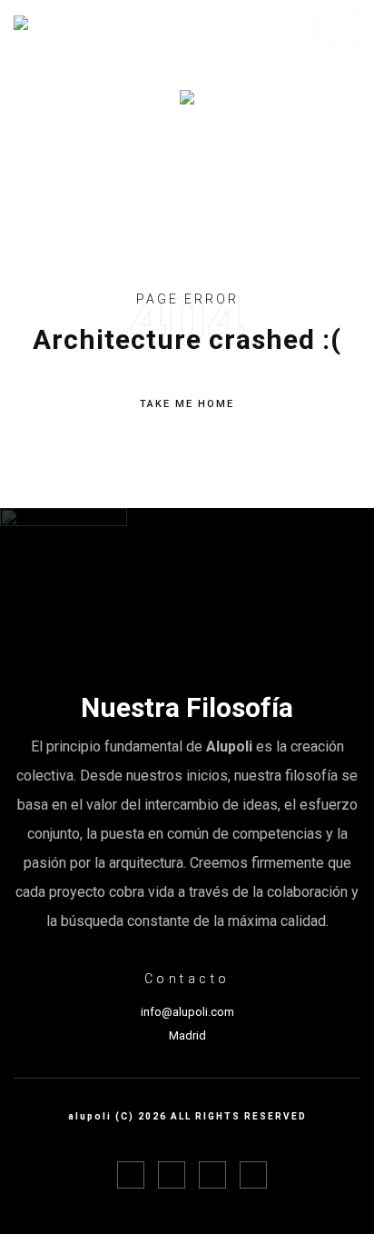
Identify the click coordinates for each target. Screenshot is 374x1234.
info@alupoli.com (187, 1012)
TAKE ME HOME (187, 404)
